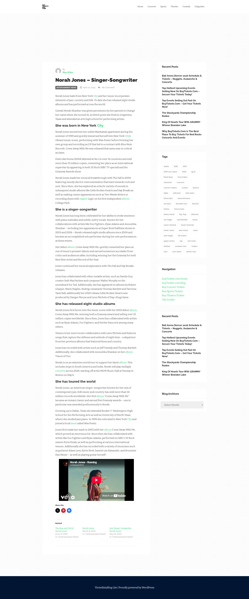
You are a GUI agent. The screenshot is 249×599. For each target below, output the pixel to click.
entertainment (184, 198)
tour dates (176, 252)
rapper (83, 198)
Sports (163, 6)
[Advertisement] (124, 41)
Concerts (152, 6)
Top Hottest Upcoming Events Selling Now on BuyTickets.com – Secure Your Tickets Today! (181, 91)
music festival (170, 225)
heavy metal (169, 214)
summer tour (181, 246)
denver (196, 188)
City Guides (168, 299)
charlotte (168, 182)
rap (181, 241)
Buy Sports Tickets (172, 291)
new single (168, 236)
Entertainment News (66, 88)
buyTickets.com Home (174, 278)
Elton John (168, 198)
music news (169, 230)
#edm (166, 166)
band (73, 423)
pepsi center (169, 241)
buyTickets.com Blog (174, 282)
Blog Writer (68, 72)
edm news (189, 193)
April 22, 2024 (89, 87)
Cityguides (199, 6)
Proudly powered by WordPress (136, 587)
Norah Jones (88, 528)
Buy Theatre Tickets (173, 295)
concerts (60, 370)
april (193, 172)
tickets (194, 246)
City (95, 96)
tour (165, 252)
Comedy (186, 6)
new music (183, 230)
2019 (185, 166)
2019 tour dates (170, 172)
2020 (184, 172)
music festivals (187, 225)
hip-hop (182, 214)
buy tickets (182, 177)
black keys (168, 177)
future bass (179, 209)
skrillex (167, 246)
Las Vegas (168, 220)
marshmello (182, 220)
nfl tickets (182, 236)
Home (140, 6)
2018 (176, 166)
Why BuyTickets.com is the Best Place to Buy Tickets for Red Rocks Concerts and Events (181, 134)
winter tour (191, 252)
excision (167, 204)
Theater (174, 6)
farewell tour (181, 204)
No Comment (108, 87)
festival (195, 204)
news (195, 230)
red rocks (191, 241)
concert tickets (170, 188)
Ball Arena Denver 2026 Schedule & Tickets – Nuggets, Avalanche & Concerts (182, 78)
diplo (166, 193)
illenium (195, 214)
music (195, 220)
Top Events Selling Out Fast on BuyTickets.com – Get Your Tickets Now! (181, 103)
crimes (185, 188)
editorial (177, 193)
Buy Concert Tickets (173, 287)
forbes (166, 209)
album (125, 198)
